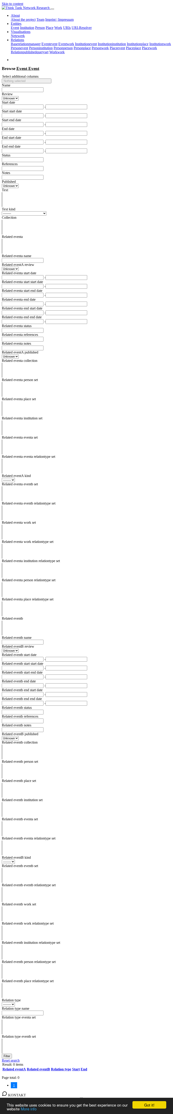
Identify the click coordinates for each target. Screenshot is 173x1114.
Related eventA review (18, 265)
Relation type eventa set (19, 1017)
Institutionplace (137, 44)
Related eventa (12, 237)
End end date (11, 146)
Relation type (11, 1000)
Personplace (82, 48)
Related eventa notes (16, 343)
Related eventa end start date (22, 308)
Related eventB (38, 1069)
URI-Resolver (82, 28)
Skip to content (12, 4)
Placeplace (133, 48)
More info (28, 1109)
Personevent (19, 48)
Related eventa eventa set (20, 437)
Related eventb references (20, 716)
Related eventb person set (20, 761)
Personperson (63, 48)
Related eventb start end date (22, 672)
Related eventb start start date (22, 663)
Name (6, 85)
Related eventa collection (19, 361)
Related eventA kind (16, 476)
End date (8, 129)
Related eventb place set (19, 781)
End (84, 1069)
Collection (9, 217)
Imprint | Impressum (59, 19)
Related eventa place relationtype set (27, 599)
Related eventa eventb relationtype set (28, 503)
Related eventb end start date (22, 690)
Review (7, 94)
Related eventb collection (20, 742)
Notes (6, 173)
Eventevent (49, 44)
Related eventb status (17, 707)
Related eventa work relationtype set (27, 542)
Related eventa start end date (22, 291)
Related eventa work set (19, 522)
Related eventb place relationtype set (28, 981)
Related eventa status (17, 326)
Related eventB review (18, 646)
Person (40, 28)
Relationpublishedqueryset (29, 52)
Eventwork (66, 44)
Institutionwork (160, 44)
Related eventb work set (19, 904)
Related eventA (14, 1069)
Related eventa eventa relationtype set (28, 456)
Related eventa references (20, 335)
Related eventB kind (16, 857)
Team (40, 19)
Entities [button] (16, 24)
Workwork (57, 52)
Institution (27, 28)
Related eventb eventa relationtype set (28, 838)
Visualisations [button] (20, 32)
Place (49, 28)
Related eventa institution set (22, 418)
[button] (26, 81)
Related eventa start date (19, 273)
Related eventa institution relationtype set (31, 561)
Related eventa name (16, 256)
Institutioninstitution (112, 44)
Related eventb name (17, 638)
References (10, 164)
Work (58, 28)
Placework (149, 48)
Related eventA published (20, 352)
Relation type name (15, 1008)
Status (6, 155)
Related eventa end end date (22, 317)
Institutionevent (86, 44)
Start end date (11, 120)
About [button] (15, 15)
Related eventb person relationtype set (29, 962)
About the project (23, 19)
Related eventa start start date (22, 282)
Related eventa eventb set (20, 484)
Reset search (11, 1060)
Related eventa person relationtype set (28, 580)
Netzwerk (18, 36)
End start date (11, 138)
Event (15, 28)
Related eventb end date (19, 681)
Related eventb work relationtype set (28, 923)
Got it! (149, 1105)
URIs (67, 28)
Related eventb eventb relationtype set (29, 885)
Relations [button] (17, 40)
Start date (8, 102)
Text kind (8, 209)
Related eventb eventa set (20, 819)
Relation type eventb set (19, 1036)
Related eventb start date (19, 655)
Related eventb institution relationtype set (31, 942)
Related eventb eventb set (20, 866)
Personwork (100, 48)
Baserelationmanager (26, 44)
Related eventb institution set (22, 800)
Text (5, 190)
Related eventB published (20, 734)
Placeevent (117, 48)
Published (9, 182)
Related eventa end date (19, 299)
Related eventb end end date (22, 699)
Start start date (12, 111)
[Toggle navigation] (52, 9)
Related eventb (12, 618)
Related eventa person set (20, 380)
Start (76, 1069)
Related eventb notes (16, 725)
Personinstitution (41, 48)
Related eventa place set (19, 399)
